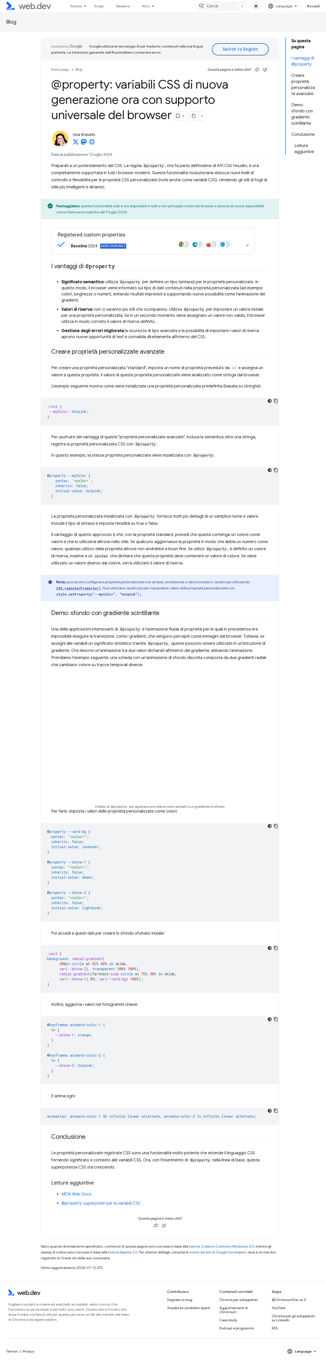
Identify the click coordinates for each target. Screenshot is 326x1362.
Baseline (123, 6)
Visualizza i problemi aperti (188, 1308)
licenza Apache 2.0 (123, 1252)
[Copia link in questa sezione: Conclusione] (89, 1137)
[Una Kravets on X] (75, 143)
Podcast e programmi (236, 1328)
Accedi (313, 6)
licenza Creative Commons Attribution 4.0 (221, 1246)
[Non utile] (265, 69)
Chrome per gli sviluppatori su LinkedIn (293, 1318)
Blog (11, 22)
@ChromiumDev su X (289, 1299)
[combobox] (221, 6)
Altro (146, 6)
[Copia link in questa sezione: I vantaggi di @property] (119, 267)
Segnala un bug (179, 1299)
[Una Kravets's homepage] (92, 143)
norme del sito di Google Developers (217, 1252)
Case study (228, 1320)
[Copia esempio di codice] (276, 401)
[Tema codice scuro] (270, 401)
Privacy (28, 1351)
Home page (60, 69)
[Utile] (257, 69)
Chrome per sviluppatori (238, 1299)
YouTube (278, 1308)
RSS (275, 1328)
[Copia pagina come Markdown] (194, 116)
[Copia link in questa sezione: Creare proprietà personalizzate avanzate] (168, 352)
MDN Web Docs (76, 1194)
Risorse (76, 6)
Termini (12, 1351)
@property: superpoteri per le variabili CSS (100, 1203)
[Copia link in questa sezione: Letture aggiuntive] (98, 1183)
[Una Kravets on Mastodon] (84, 143)
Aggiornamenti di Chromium (233, 1310)
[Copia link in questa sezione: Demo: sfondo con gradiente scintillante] (164, 613)
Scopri (99, 6)
